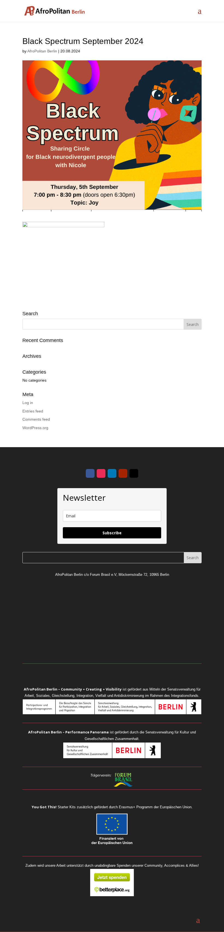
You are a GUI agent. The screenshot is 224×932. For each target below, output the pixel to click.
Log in (27, 402)
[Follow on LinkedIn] (112, 473)
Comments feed (36, 419)
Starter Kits (54, 807)
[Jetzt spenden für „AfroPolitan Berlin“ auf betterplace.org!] (112, 895)
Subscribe (112, 532)
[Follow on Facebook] (90, 473)
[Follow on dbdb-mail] (133, 473)
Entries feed (32, 411)
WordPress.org (35, 428)
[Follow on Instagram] (101, 473)
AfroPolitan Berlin (42, 51)
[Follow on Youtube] (123, 473)
